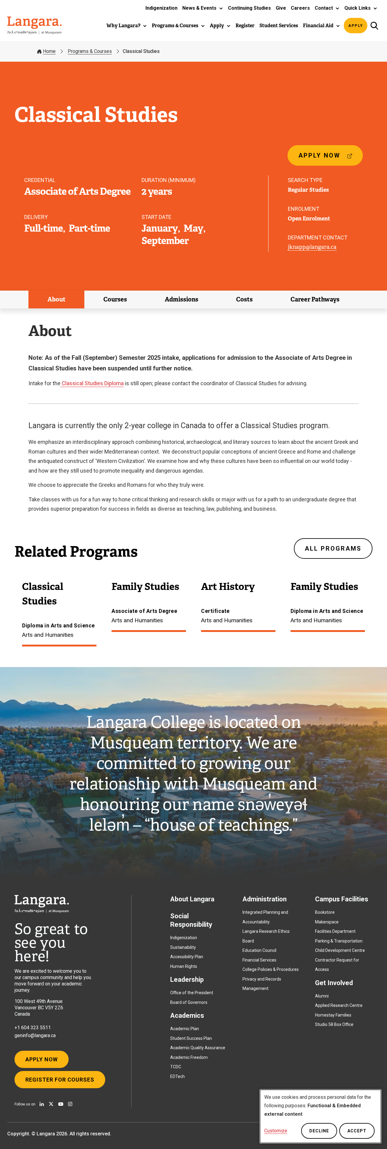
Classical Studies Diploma (92, 383)
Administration (264, 899)
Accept (356, 1130)
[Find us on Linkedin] (41, 1104)
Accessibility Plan (186, 956)
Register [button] (245, 25)
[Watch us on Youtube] (60, 1104)
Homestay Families (333, 1015)
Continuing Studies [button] (249, 8)
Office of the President (191, 992)
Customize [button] (275, 1131)
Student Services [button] (278, 25)
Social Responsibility (191, 920)
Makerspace (327, 922)
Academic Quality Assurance (197, 1047)
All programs (333, 548)
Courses (115, 299)
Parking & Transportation (339, 941)
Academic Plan (184, 1028)
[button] (203, 8)
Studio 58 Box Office (334, 1024)
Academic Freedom (189, 1057)
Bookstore (325, 912)
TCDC (175, 1066)
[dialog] (320, 1116)
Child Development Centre (340, 950)
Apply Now (41, 1059)
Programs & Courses (90, 51)
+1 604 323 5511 (33, 1027)
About (56, 299)
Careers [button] (300, 8)
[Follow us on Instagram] (70, 1104)
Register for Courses (59, 1079)
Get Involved (334, 983)
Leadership (187, 979)
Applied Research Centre (339, 1005)
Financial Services (259, 960)
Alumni (322, 996)
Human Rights (183, 966)
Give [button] (281, 8)
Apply (355, 25)
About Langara (192, 899)
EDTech (177, 1076)
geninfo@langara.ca (35, 1035)
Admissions (181, 299)
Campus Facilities (341, 899)
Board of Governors (188, 1002)
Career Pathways (315, 299)
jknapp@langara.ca (312, 247)
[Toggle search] (374, 25)
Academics (187, 1015)
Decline (319, 1130)
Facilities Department (335, 931)
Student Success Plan (191, 1038)
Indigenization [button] (161, 8)
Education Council (259, 950)
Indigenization (183, 937)
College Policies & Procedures (270, 969)
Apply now (321, 158)
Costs (244, 299)
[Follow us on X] (51, 1104)
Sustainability (183, 947)
